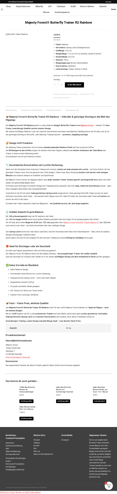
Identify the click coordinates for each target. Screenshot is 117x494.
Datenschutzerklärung (14, 446)
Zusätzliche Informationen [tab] (31, 110)
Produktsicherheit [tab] (54, 110)
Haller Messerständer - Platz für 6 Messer (28, 408)
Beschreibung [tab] (11, 110)
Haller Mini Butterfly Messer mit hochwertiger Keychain (64, 389)
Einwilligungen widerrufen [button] (15, 470)
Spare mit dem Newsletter (43, 454)
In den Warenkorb (74, 85)
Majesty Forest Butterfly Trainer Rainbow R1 (81, 222)
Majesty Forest (87, 125)
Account (108, 2)
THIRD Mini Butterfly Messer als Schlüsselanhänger (27, 389)
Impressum (10, 443)
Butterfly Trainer (66, 94)
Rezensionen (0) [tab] (72, 110)
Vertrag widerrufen (13, 454)
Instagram (65, 440)
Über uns (37, 451)
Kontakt (36, 445)
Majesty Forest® (63, 98)
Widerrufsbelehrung (13, 451)
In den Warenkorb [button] (99, 401)
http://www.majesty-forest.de (18, 357)
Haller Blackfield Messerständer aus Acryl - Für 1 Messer (100, 389)
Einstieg (75, 94)
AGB (7, 448)
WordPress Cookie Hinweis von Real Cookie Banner (20, 492)
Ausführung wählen (26, 401)
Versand (37, 440)
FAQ (35, 448)
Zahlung (37, 443)
